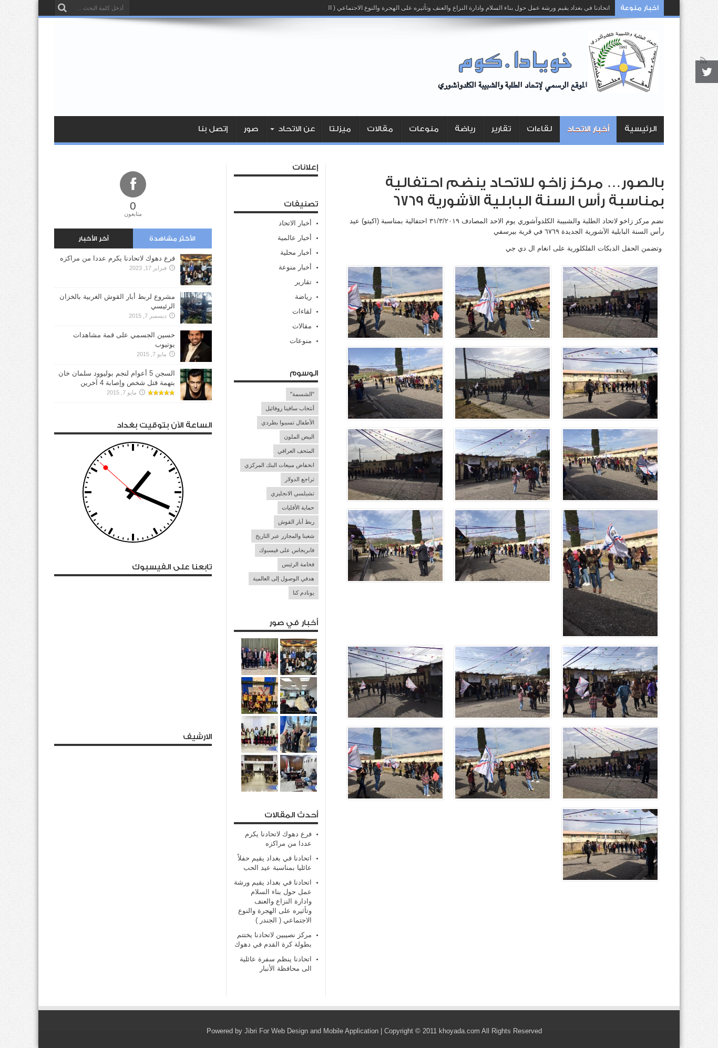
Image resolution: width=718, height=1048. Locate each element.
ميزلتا (340, 128)
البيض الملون (299, 436)
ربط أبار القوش (296, 521)
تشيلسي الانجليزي (292, 493)
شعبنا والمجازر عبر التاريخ (284, 536)
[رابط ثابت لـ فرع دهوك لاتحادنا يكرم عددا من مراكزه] (196, 283)
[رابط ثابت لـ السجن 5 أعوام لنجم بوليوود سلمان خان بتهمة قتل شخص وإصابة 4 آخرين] (196, 398)
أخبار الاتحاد (588, 128)
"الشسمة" (302, 394)
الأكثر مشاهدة (172, 238)
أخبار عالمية (295, 238)
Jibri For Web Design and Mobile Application (311, 1031)
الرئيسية (640, 128)
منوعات (424, 128)
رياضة (465, 128)
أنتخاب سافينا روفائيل (289, 408)
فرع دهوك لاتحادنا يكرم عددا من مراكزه (117, 258)
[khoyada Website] (551, 89)
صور (250, 128)
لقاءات (539, 128)
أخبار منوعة (295, 267)
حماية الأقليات (298, 507)
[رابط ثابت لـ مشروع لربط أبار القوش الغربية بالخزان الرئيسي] (196, 321)
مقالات (380, 128)
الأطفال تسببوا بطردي (287, 422)
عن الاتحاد (296, 128)
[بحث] (62, 8)
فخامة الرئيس (298, 564)
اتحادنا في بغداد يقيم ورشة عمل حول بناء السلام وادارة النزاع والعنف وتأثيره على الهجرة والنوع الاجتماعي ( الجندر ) (461, 8)
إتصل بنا (213, 128)
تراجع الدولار (299, 479)
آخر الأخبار (93, 238)
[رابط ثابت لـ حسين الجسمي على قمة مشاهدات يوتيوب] (196, 360)
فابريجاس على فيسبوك (286, 550)
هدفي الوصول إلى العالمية (283, 578)
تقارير (501, 128)
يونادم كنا (303, 592)
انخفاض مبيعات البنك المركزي (279, 465)
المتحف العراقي (296, 451)
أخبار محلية (296, 252)
